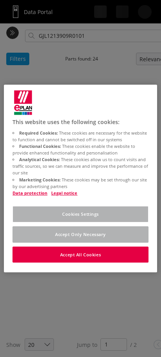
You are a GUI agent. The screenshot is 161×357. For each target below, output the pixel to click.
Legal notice (64, 193)
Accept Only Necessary (80, 234)
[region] (80, 179)
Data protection (30, 193)
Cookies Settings (80, 214)
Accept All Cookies (80, 255)
